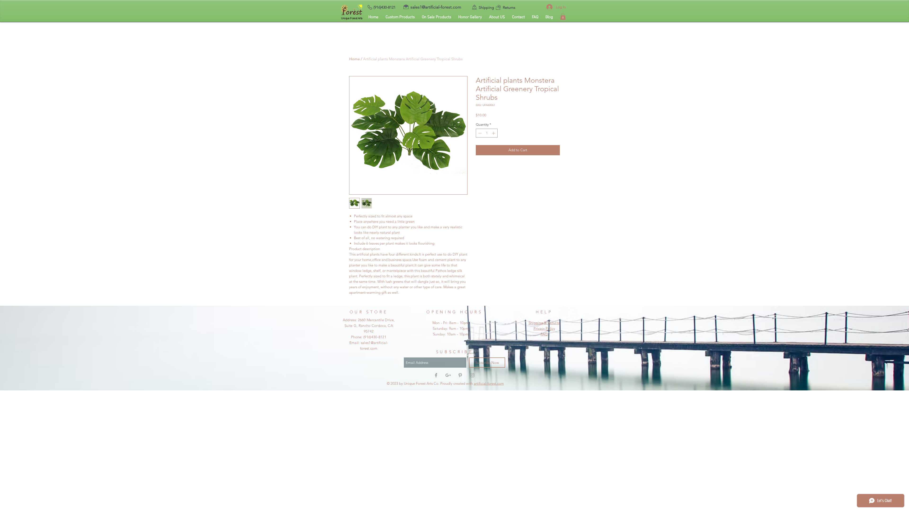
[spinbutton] (486, 133)
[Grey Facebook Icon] (436, 375)
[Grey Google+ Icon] (448, 375)
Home (354, 59)
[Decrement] (479, 133)
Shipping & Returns (544, 322)
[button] (563, 16)
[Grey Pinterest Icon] (460, 375)
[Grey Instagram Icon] (472, 375)
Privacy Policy (544, 328)
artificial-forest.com (489, 383)
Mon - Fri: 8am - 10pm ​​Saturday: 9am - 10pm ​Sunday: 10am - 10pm (450, 328)
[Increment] (494, 133)
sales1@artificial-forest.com (435, 7)
